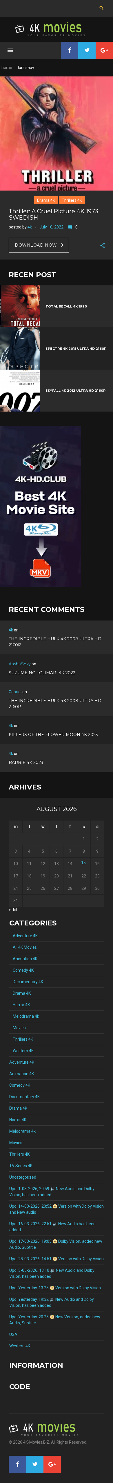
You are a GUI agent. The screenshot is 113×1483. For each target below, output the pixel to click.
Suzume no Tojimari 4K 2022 (42, 672)
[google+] (104, 50)
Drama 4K (46, 200)
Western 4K (21, 1050)
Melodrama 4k (24, 1016)
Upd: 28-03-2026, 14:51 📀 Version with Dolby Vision (56, 1259)
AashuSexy (20, 663)
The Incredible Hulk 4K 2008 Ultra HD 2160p (55, 642)
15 (83, 862)
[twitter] (87, 50)
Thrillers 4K (72, 200)
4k (30, 227)
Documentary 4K (26, 981)
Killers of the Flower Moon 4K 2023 (53, 734)
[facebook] (69, 50)
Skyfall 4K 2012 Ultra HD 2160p (75, 391)
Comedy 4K (21, 970)
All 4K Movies (23, 947)
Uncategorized (22, 1177)
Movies (17, 1027)
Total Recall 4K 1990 (66, 306)
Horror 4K (19, 1004)
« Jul (13, 910)
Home (6, 67)
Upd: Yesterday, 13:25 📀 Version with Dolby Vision (55, 1288)
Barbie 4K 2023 (26, 762)
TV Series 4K (20, 1165)
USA (13, 1334)
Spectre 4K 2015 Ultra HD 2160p (75, 349)
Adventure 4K (23, 935)
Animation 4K (23, 958)
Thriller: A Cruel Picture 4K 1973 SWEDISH (53, 214)
